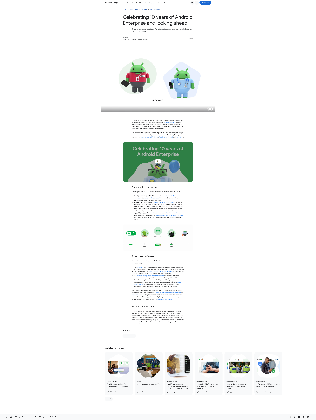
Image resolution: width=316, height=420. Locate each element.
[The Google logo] (9, 417)
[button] (205, 3)
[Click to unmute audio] (208, 109)
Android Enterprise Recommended (164, 202)
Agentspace (135, 295)
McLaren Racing (146, 137)
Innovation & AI (123, 3)
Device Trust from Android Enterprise (160, 271)
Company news (153, 3)
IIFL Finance (154, 137)
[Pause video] (212, 109)
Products (144, 9)
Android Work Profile (169, 196)
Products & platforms (138, 3)
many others (179, 137)
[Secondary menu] (197, 3)
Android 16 (140, 267)
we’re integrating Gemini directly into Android (150, 276)
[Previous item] (107, 399)
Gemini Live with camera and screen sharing (167, 293)
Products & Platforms (134, 9)
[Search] (192, 3)
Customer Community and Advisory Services (169, 215)
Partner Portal (157, 213)
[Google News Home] (111, 3)
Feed (163, 3)
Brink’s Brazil (169, 137)
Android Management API (153, 198)
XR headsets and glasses (164, 299)
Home (124, 9)
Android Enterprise (155, 9)
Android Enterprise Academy (173, 213)
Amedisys (162, 137)
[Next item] (111, 399)
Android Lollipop (169, 122)
